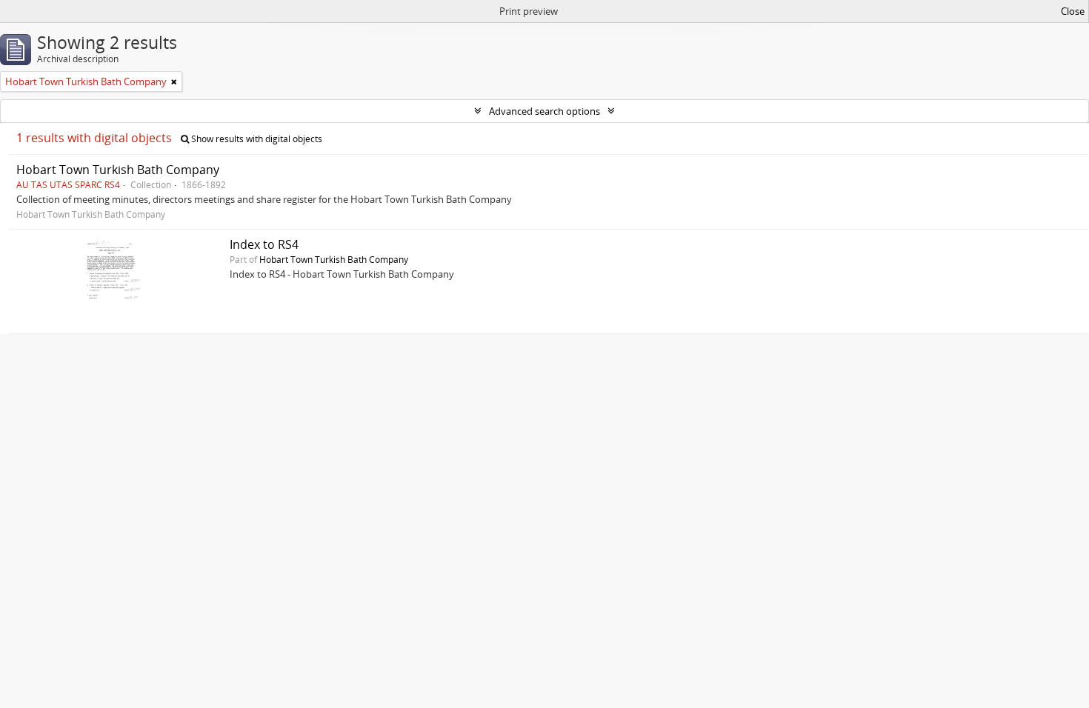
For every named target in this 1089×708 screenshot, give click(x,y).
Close (1073, 11)
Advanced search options (544, 111)
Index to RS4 (264, 244)
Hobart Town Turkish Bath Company (117, 169)
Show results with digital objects (255, 139)
